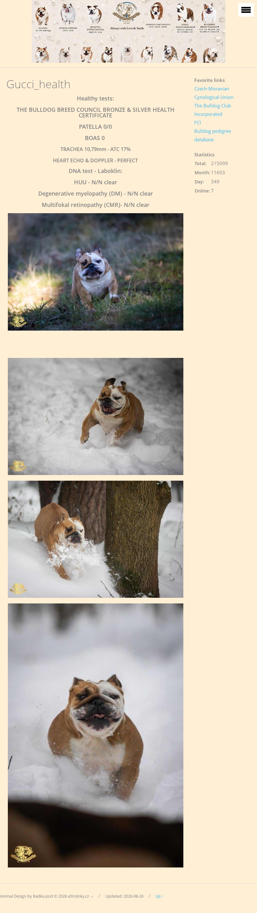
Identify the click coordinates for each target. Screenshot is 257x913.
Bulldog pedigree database (212, 135)
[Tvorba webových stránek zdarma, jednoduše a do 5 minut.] (92, 896)
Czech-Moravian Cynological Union (213, 92)
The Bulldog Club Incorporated (212, 109)
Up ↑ (159, 896)
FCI (197, 122)
